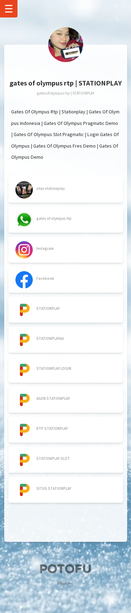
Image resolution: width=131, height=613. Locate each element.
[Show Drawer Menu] (8, 8)
